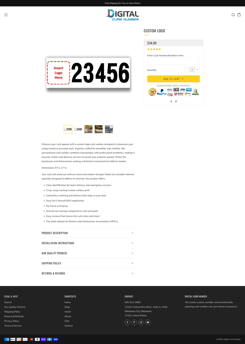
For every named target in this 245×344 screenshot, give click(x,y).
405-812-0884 (133, 302)
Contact (69, 325)
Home (68, 302)
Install (68, 311)
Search (8, 302)
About (68, 316)
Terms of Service (13, 325)
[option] (88, 75)
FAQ (67, 321)
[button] (154, 49)
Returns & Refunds (14, 316)
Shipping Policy (12, 311)
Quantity (152, 70)
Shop (67, 306)
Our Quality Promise (14, 306)
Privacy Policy (11, 321)
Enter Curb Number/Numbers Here (165, 55)
